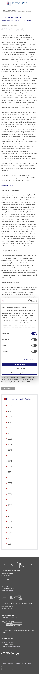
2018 (10, 450)
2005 (10, 522)
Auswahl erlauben (19, 368)
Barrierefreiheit (25, 666)
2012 (10, 483)
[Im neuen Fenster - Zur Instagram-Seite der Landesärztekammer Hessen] (7, 653)
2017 (10, 455)
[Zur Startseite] (16, 4)
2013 (10, 478)
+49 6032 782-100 (8, 642)
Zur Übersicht (8, 388)
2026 (10, 406)
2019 (10, 444)
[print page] (22, 29)
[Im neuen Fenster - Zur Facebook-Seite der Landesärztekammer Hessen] (3, 653)
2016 (10, 461)
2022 (10, 428)
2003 (10, 533)
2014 (10, 472)
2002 (10, 538)
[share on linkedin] (3, 29)
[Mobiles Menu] (3, 3)
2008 (10, 505)
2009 (10, 500)
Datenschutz (27, 663)
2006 (10, 516)
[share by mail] (17, 29)
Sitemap (15, 666)
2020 (10, 439)
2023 (10, 422)
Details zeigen (28, 359)
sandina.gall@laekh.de (13, 180)
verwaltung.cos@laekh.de (13, 646)
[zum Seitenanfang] (35, 670)
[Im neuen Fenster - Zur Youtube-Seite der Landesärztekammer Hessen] (12, 653)
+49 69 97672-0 (8, 586)
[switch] (34, 339)
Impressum (6, 666)
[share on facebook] (12, 29)
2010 (10, 494)
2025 (10, 411)
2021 (10, 433)
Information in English (9, 669)
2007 (10, 511)
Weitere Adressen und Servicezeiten (11, 663)
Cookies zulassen (19, 364)
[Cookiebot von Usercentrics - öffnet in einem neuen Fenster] (28, 300)
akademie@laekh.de (11, 617)
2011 (10, 489)
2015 (10, 467)
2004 (10, 527)
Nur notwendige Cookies (19, 373)
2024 (10, 417)
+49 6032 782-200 (8, 613)
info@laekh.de (9, 590)
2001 (10, 544)
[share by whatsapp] (7, 29)
